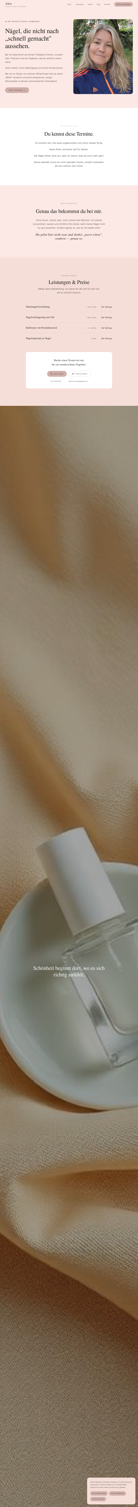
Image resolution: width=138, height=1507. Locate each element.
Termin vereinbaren (123, 4)
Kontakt (107, 4)
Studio (90, 4)
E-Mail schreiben (81, 374)
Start (69, 4)
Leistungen (79, 4)
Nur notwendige (117, 1493)
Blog (98, 4)
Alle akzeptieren (99, 1493)
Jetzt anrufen (58, 374)
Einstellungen (98, 1499)
